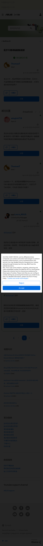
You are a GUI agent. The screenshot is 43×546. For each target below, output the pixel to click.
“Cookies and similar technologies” (17, 278)
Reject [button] (21, 283)
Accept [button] (21, 288)
